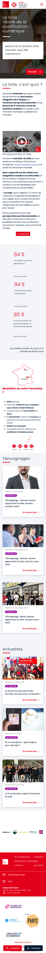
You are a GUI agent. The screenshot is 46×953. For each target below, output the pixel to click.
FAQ (10, 881)
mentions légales (23, 942)
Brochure (35, 948)
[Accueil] (6, 4)
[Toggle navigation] (41, 4)
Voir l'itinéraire (13, 893)
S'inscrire (14, 948)
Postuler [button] (32, 71)
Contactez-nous (16, 874)
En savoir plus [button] (30, 512)
